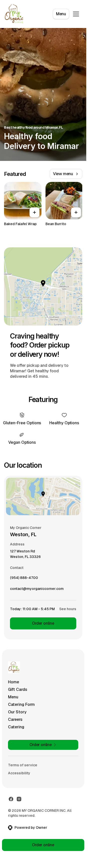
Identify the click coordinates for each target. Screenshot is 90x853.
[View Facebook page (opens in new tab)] (11, 799)
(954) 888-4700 (24, 578)
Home (13, 682)
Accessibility (19, 773)
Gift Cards (17, 689)
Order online (43, 623)
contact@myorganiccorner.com (37, 589)
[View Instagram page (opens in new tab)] (19, 799)
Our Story (17, 712)
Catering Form (21, 704)
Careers (15, 719)
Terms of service (22, 765)
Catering (16, 727)
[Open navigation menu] (76, 14)
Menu (61, 13)
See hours (67, 609)
